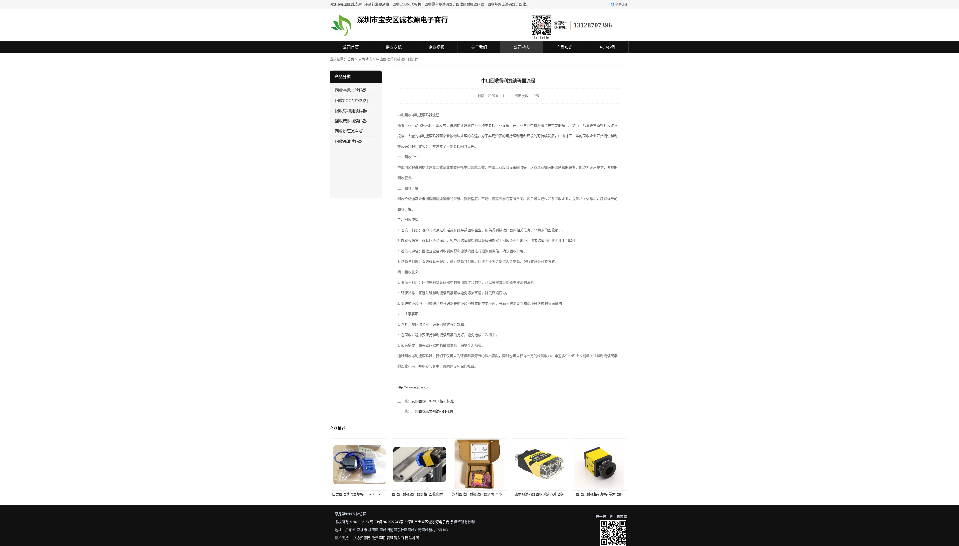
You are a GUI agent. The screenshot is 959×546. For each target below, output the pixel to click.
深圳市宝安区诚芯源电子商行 (430, 522)
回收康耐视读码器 (351, 121)
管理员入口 (395, 538)
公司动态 (522, 47)
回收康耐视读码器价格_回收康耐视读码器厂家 (368, 494)
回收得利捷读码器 (351, 111)
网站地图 (412, 538)
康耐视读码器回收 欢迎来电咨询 (479, 494)
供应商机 (394, 47)
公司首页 (351, 47)
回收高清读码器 (349, 141)
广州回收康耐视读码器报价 (432, 411)
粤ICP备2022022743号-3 (388, 522)
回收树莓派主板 (349, 131)
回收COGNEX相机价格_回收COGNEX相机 (605, 494)
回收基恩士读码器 (351, 90)
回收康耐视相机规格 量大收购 (539, 494)
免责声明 (379, 538)
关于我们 (479, 47)
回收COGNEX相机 (351, 100)
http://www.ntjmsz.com (413, 387)
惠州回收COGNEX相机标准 (432, 401)
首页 (350, 59)
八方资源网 (362, 538)
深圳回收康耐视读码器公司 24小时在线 (422, 494)
